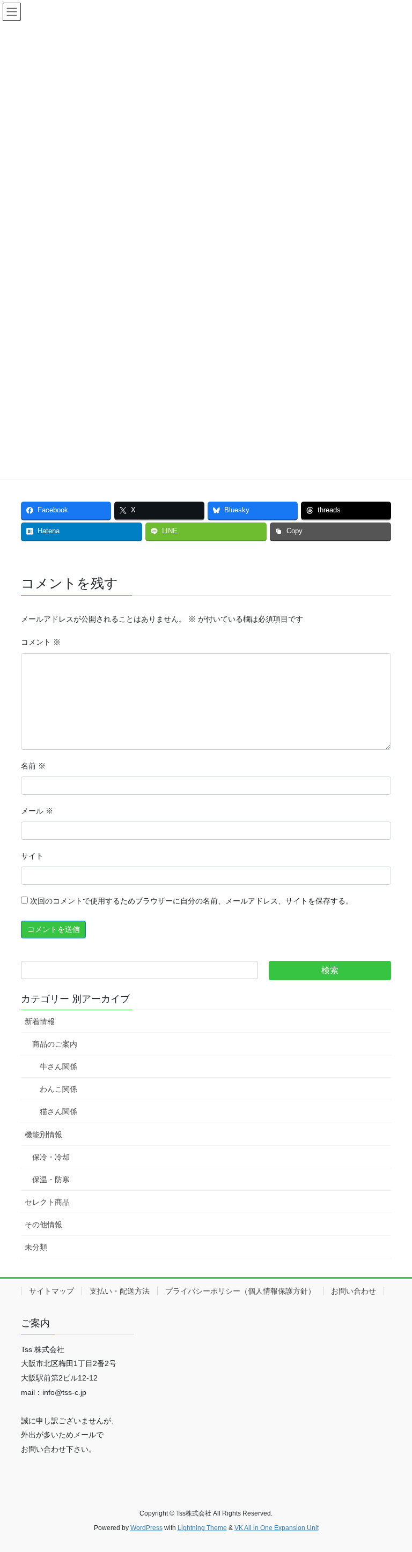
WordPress (146, 1528)
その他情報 (43, 1224)
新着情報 (40, 1021)
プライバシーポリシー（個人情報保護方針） (240, 1291)
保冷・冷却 (51, 1157)
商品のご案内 (54, 1044)
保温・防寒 (51, 1179)
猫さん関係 (58, 1111)
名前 (33, 766)
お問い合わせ (353, 1291)
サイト (32, 856)
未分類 (36, 1247)
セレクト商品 (47, 1202)
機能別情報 (43, 1134)
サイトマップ (51, 1291)
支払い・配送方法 (120, 1291)
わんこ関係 (58, 1089)
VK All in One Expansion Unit (276, 1528)
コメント (41, 642)
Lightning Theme (202, 1528)
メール (37, 811)
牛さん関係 (58, 1066)
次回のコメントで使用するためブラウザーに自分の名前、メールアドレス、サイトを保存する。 (191, 901)
